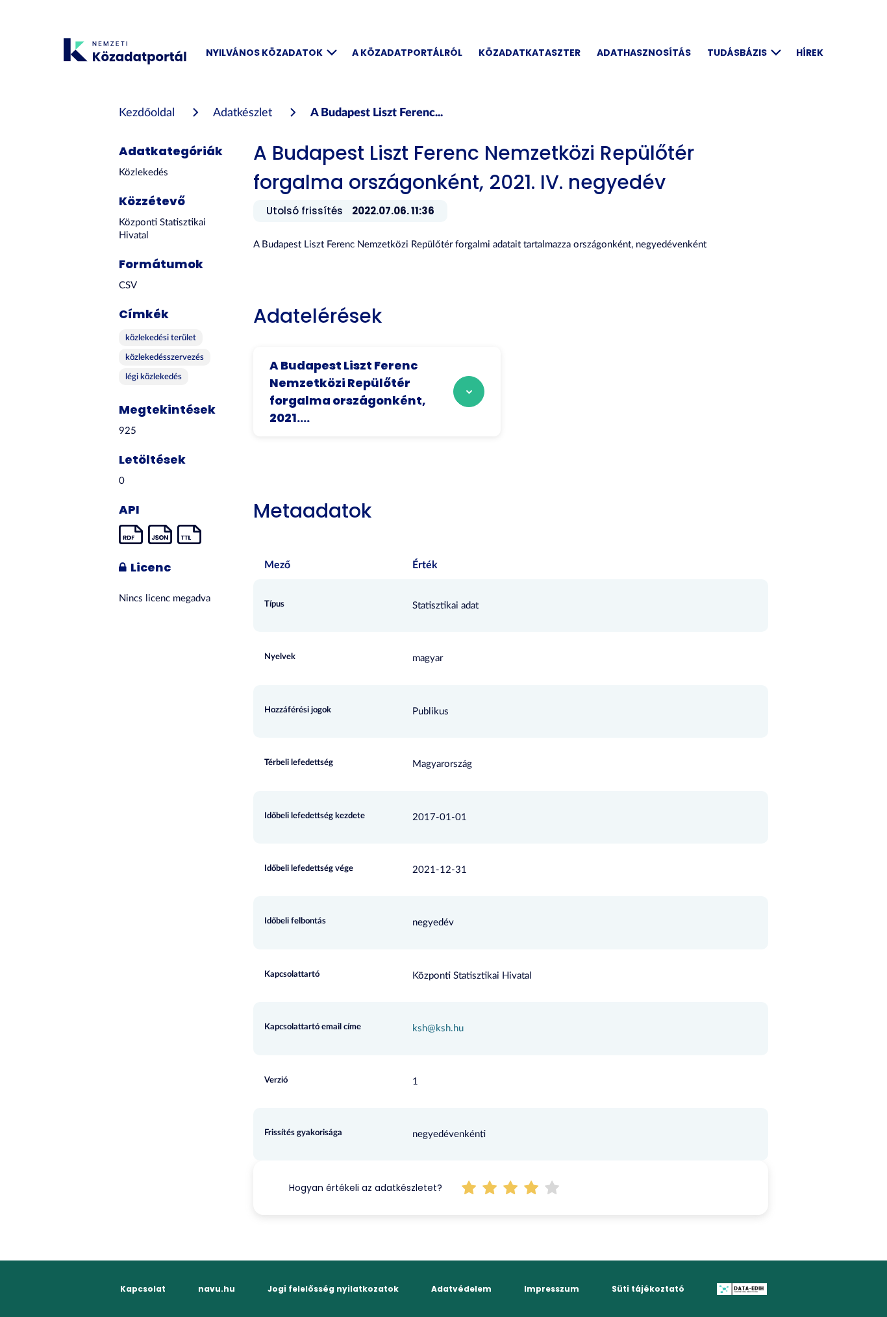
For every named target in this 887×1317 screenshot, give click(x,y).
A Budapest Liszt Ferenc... (376, 113)
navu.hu (216, 1288)
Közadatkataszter (530, 52)
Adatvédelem (461, 1288)
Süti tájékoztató (648, 1288)
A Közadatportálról (407, 52)
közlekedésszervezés (164, 357)
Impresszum (551, 1288)
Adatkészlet (242, 113)
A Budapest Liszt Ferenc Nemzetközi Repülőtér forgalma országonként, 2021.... (347, 391)
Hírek (809, 52)
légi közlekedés (153, 377)
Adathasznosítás (644, 52)
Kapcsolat (143, 1288)
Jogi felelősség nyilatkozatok (333, 1288)
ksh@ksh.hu (438, 1028)
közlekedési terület (160, 338)
